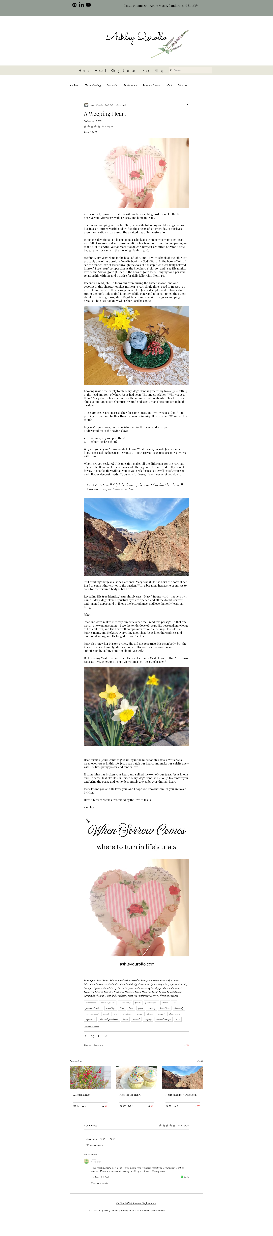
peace (140, 1008)
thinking (151, 1008)
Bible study (178, 1008)
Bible (122, 1008)
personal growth (108, 1003)
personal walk (151, 1003)
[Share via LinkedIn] (99, 1036)
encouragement (92, 1014)
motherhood (91, 1003)
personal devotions (93, 1008)
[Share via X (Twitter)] (92, 1036)
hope (116, 1014)
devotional (127, 1014)
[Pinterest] (74, 5)
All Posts (74, 85)
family (138, 1003)
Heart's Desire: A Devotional (181, 1094)
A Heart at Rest (81, 1094)
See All (200, 1061)
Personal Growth (152, 85)
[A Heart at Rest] (90, 1077)
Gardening (112, 85)
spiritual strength (163, 1019)
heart (131, 1008)
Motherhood (130, 85)
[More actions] (187, 105)
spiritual (136, 1019)
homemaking (124, 1003)
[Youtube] (88, 5)
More (181, 85)
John (178, 1019)
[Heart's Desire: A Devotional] (182, 1077)
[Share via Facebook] (85, 1036)
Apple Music (158, 5)
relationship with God (109, 1019)
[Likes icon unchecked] (92, 1177)
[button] (193, 30)
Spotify (193, 5)
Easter (150, 1014)
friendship (110, 1008)
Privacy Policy (158, 1210)
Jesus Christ (165, 1008)
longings (148, 1019)
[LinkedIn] (81, 5)
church (165, 1003)
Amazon (142, 5)
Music (169, 85)
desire (125, 1019)
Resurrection (174, 1014)
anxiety (106, 1014)
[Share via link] (106, 1036)
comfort (161, 1014)
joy (174, 1003)
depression (90, 1019)
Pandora (174, 5)
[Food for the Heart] (136, 1077)
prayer (140, 1014)
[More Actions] (187, 1161)
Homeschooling (92, 85)
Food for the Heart (129, 1094)
